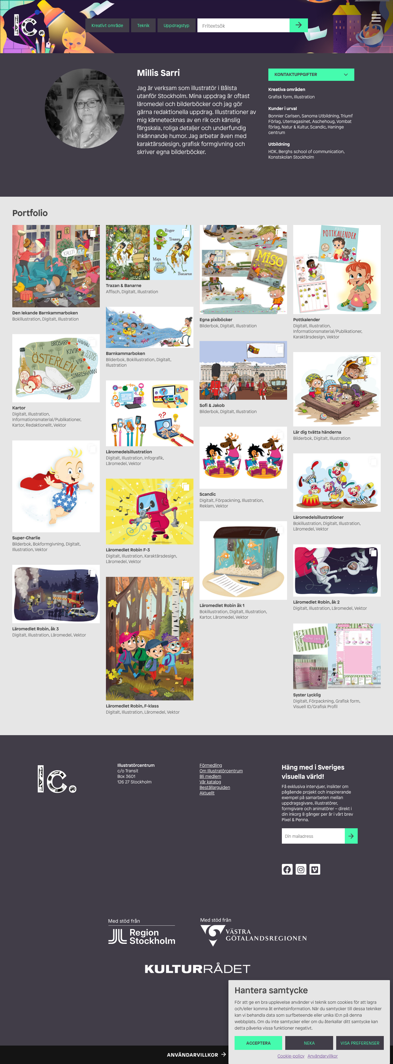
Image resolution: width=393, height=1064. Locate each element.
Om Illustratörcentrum (221, 771)
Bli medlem (210, 776)
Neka (309, 1043)
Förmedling (211, 765)
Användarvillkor (323, 1056)
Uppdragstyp (176, 25)
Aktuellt (207, 793)
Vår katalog (210, 782)
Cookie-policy (291, 1056)
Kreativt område (107, 25)
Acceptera (258, 1043)
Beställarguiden (215, 787)
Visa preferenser (359, 1043)
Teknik (143, 25)
